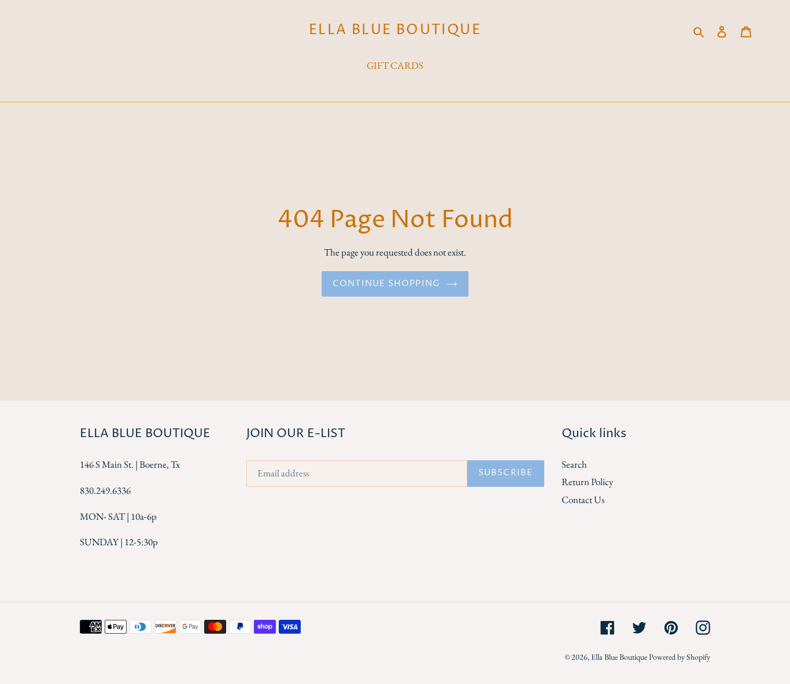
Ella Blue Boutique (395, 30)
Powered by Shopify (679, 657)
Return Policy (587, 481)
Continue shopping (386, 284)
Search (574, 464)
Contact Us (583, 499)
